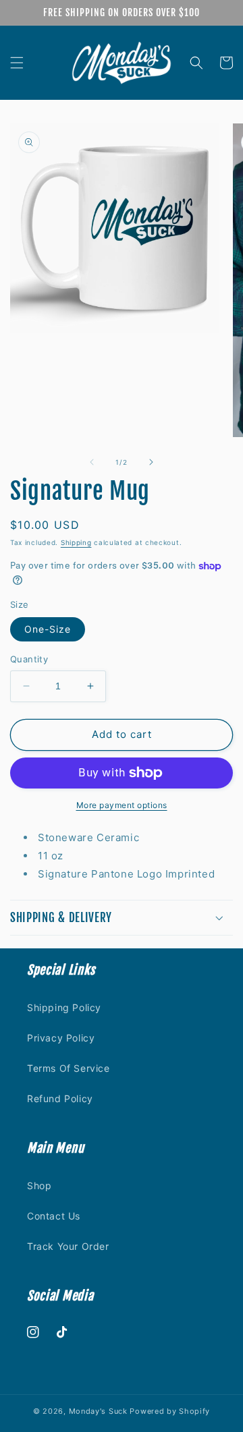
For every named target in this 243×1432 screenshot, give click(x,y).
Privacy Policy (60, 1037)
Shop (39, 1185)
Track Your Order (68, 1246)
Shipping (76, 542)
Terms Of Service (68, 1068)
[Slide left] (92, 462)
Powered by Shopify (170, 1411)
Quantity (29, 659)
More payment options (121, 805)
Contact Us (53, 1216)
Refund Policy (60, 1098)
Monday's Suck (98, 1411)
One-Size (47, 629)
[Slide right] (151, 462)
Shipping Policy (64, 1007)
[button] (17, 63)
